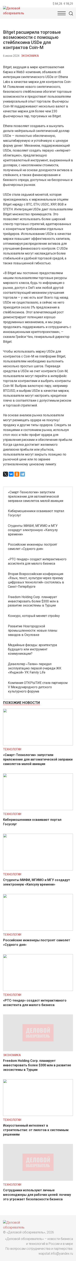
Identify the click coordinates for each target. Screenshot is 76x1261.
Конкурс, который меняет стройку (34, 616)
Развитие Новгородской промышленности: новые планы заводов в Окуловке (32, 630)
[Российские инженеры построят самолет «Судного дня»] (38, 930)
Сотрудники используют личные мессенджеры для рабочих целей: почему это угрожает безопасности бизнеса (37, 1194)
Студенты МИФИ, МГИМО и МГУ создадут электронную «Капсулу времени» (33, 530)
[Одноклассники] (16, 474)
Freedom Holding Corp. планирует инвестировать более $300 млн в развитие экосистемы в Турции (33, 601)
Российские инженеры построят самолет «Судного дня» (32, 547)
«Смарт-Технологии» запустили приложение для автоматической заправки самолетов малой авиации (35, 496)
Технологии (12, 749)
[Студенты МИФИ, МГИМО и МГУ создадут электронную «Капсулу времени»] (38, 869)
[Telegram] (22, 474)
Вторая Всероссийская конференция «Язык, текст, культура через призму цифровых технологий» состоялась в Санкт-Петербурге (36, 580)
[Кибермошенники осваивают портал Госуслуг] (38, 809)
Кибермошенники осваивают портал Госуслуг (36, 513)
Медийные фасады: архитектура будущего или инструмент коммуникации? (32, 649)
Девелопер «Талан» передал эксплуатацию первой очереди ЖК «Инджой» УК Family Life (34, 668)
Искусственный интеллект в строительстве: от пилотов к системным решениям (36, 1130)
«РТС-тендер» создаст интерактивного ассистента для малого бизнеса (37, 561)
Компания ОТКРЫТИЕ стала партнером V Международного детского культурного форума (37, 687)
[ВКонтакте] (11, 474)
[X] (5, 474)
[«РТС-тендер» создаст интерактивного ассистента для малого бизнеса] (38, 990)
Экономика (30, 55)
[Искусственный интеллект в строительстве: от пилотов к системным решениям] (38, 1115)
